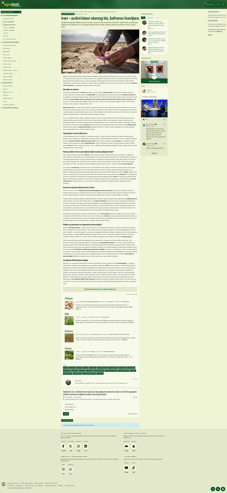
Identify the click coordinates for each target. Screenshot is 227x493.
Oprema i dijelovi (7, 58)
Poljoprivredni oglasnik (11, 42)
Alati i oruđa (6, 54)
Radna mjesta (6, 48)
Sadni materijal (7, 64)
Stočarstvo (6, 95)
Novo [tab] (157, 17)
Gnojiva (5, 89)
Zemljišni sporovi (124, 370)
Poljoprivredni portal (13, 483)
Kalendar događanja (9, 30)
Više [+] (78, 309)
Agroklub (22, 488)
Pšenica (76, 370)
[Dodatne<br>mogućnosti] (223, 489)
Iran (66, 367)
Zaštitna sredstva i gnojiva (10, 70)
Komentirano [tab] (150, 17)
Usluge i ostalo (7, 67)
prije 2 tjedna (152, 92)
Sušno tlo (93, 367)
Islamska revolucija (111, 370)
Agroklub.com (74, 11)
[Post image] (154, 108)
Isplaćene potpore (8, 98)
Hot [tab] (143, 17)
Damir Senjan (150, 124)
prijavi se (219, 31)
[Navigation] (223, 4)
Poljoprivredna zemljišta (9, 45)
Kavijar (133, 370)
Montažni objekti (7, 79)
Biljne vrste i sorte (8, 92)
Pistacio (73, 367)
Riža (86, 367)
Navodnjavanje (103, 367)
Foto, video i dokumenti (9, 39)
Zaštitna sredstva (7, 86)
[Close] (218, 4)
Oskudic (101, 373)
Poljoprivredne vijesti (85, 11)
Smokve (90, 370)
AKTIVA (149, 90)
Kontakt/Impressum (50, 485)
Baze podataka (8, 82)
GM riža (123, 367)
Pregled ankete (132, 414)
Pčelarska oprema (8, 73)
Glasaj (66, 414)
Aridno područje (100, 370)
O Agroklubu (10, 485)
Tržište (5, 101)
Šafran (80, 367)
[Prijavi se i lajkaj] (213, 489)
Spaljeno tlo (78, 373)
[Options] (164, 90)
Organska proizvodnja (90, 373)
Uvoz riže (67, 370)
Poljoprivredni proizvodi (9, 61)
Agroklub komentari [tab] (67, 420)
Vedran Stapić (150, 144)
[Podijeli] (218, 489)
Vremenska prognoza (8, 104)
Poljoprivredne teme (8, 18)
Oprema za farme (7, 76)
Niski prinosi (68, 373)
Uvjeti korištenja (29, 485)
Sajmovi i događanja (9, 27)
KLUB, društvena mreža (10, 107)
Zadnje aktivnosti (213, 11)
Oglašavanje (19, 485)
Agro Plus (5, 36)
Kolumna (6, 33)
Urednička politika (69, 485)
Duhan (83, 370)
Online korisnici (212, 20)
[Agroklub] (11, 4)
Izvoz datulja (131, 367)
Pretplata (60, 485)
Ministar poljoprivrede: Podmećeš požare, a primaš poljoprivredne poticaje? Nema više (92, 399)
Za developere (39, 485)
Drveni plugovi (113, 367)
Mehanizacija (6, 51)
